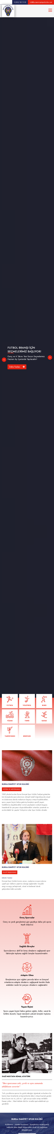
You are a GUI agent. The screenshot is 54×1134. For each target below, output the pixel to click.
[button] (4, 359)
